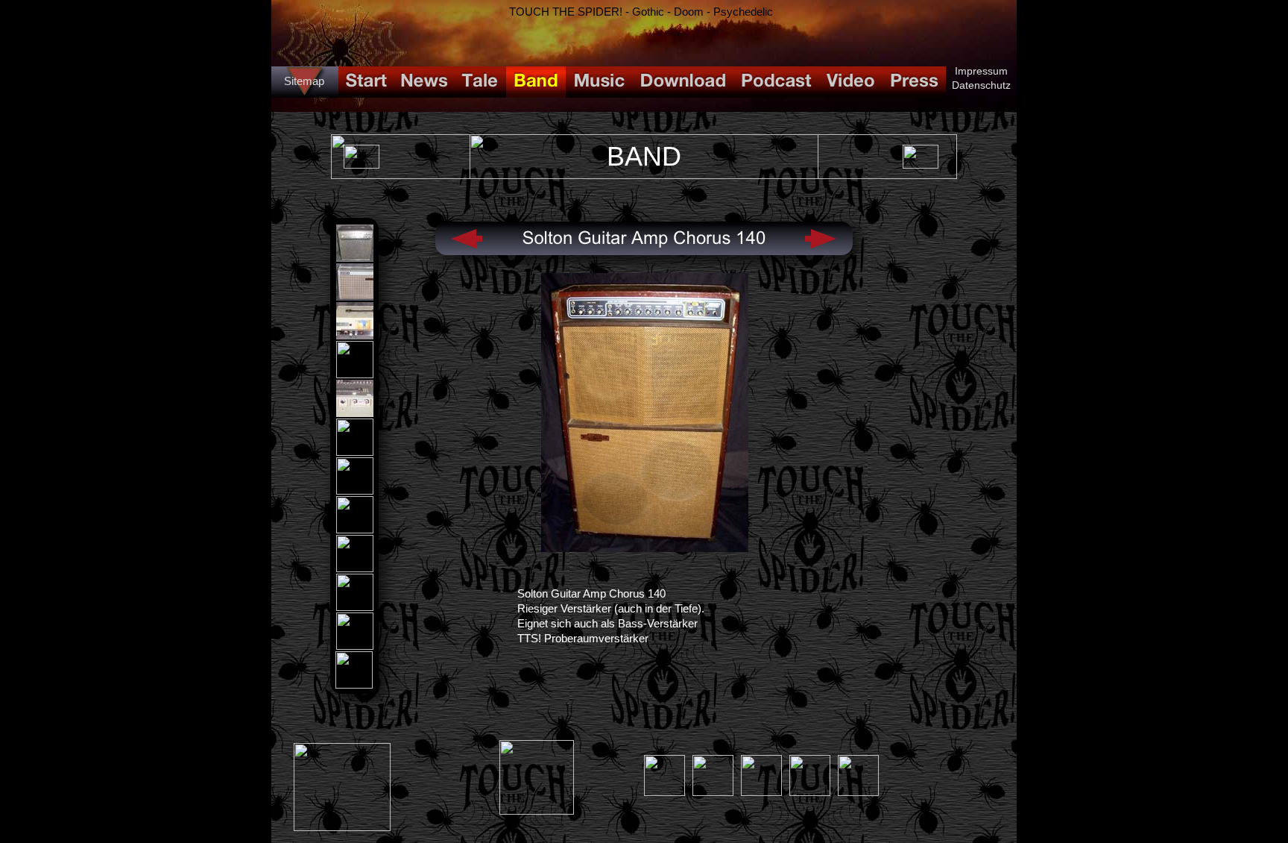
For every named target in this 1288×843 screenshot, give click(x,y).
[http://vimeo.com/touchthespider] (761, 792)
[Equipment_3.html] (354, 335)
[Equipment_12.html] (354, 684)
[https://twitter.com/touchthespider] (809, 792)
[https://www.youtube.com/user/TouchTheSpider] (858, 792)
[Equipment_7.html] (354, 490)
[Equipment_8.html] (354, 529)
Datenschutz (981, 85)
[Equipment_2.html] (354, 296)
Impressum (981, 71)
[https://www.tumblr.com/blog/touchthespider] (712, 792)
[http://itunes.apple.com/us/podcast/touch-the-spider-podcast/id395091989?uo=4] (536, 810)
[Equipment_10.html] (354, 607)
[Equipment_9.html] (354, 568)
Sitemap (304, 81)
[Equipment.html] (354, 257)
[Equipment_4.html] (354, 374)
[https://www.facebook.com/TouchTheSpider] (664, 792)
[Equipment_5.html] (354, 413)
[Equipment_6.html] (354, 451)
